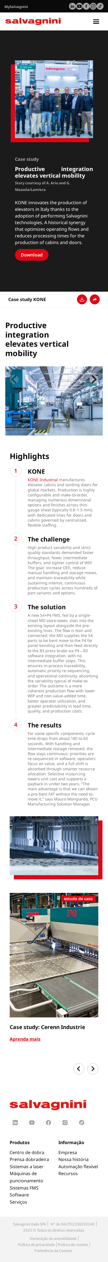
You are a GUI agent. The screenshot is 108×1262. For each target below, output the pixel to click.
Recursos (68, 1173)
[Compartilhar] (95, 299)
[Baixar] (82, 299)
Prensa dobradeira (29, 1159)
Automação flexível (78, 1166)
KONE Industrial (43, 479)
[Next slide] (93, 379)
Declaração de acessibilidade (53, 1238)
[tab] (46, 434)
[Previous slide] (14, 379)
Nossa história (73, 1159)
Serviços (18, 1202)
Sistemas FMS (24, 1188)
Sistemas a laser (26, 1166)
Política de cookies (73, 1244)
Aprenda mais (25, 1039)
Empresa (67, 1152)
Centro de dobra (27, 1152)
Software (19, 1195)
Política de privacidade (36, 1244)
